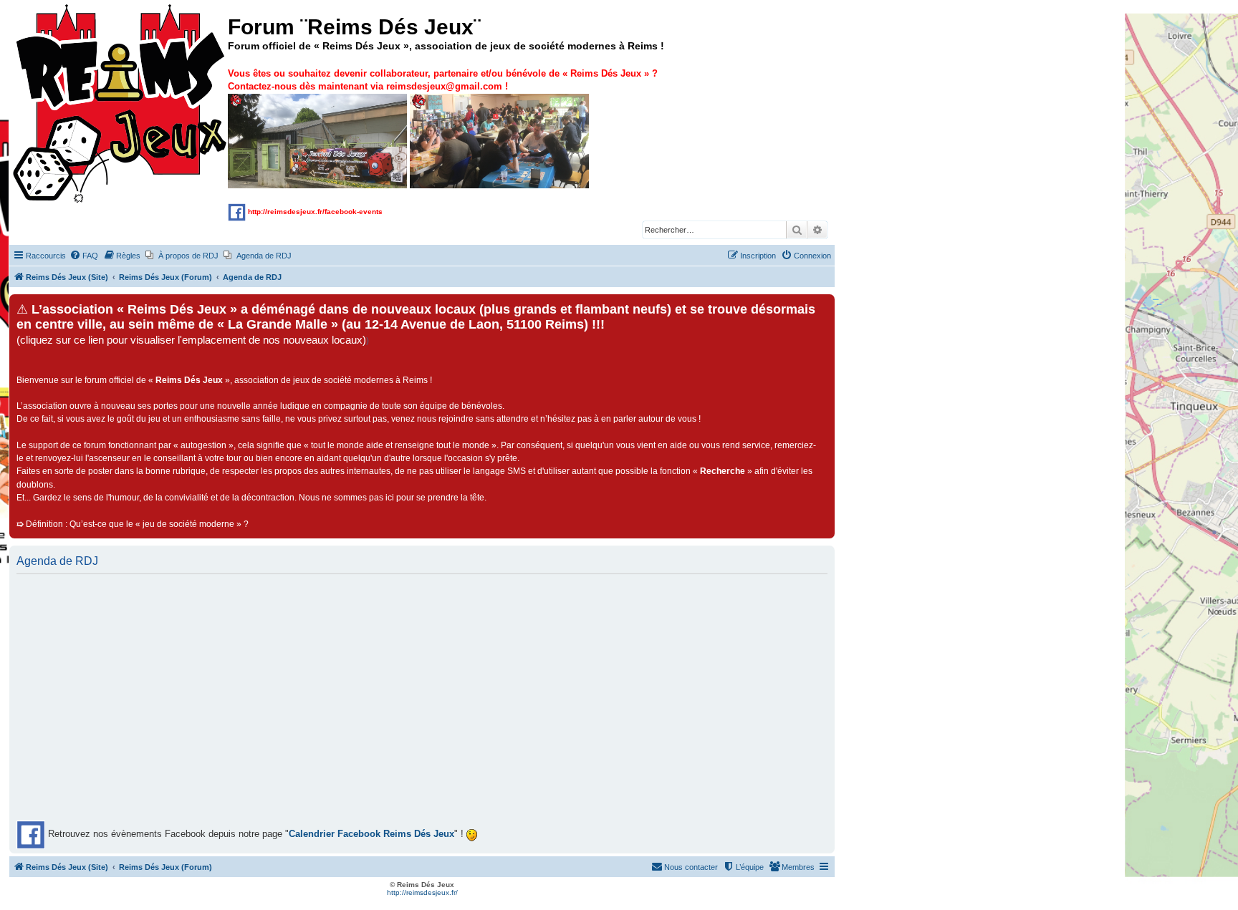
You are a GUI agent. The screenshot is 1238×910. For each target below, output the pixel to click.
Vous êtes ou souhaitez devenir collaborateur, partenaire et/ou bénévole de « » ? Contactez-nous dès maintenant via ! (443, 80)
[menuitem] (83, 255)
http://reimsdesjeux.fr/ (422, 892)
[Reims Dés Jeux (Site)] (120, 104)
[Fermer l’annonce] (823, 305)
